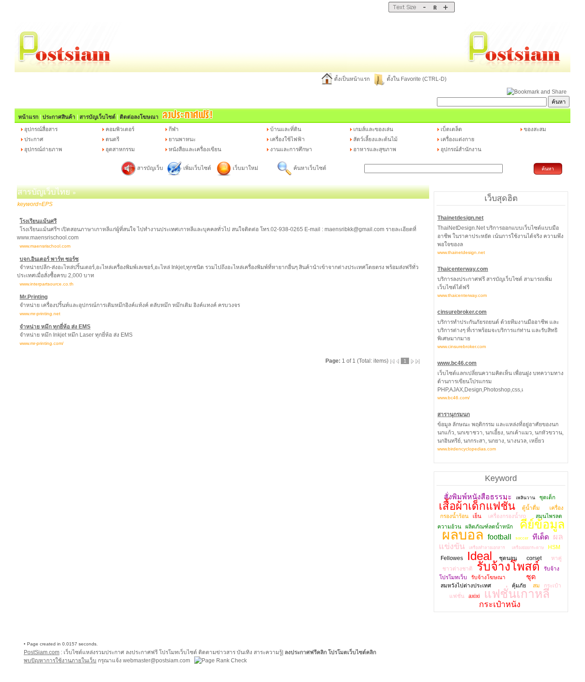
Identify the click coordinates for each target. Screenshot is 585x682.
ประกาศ (33, 139)
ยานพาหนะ (182, 139)
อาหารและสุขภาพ (374, 149)
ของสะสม (535, 129)
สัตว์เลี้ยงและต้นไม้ (375, 139)
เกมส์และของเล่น (373, 129)
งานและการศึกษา (291, 149)
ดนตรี (112, 139)
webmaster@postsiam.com (157, 660)
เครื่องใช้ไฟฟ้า (287, 139)
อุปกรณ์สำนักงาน (461, 149)
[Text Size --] (424, 10)
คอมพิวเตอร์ (120, 129)
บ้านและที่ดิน (285, 129)
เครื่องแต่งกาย (457, 139)
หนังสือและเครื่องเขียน (195, 149)
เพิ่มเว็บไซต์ (198, 168)
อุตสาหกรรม (120, 149)
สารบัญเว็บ (150, 168)
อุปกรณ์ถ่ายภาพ (43, 149)
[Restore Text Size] (435, 10)
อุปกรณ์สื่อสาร (41, 129)
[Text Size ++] (445, 10)
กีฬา (174, 129)
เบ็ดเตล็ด (451, 129)
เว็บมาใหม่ (245, 168)
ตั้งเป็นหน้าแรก (352, 79)
